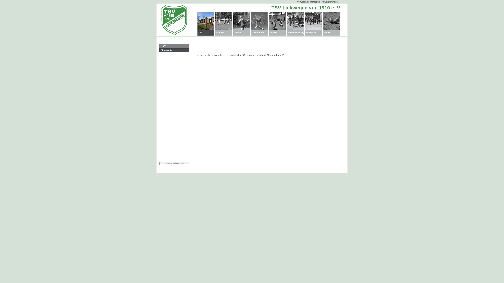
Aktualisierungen (330, 2)
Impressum (314, 2)
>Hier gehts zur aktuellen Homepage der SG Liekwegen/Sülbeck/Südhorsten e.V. (240, 55)
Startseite (166, 50)
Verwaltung (302, 2)
